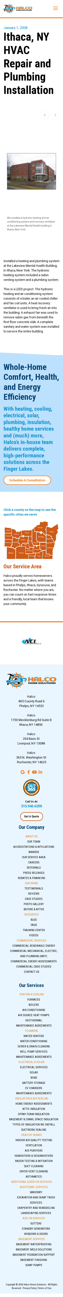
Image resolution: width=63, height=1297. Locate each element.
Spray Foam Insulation (33, 1114)
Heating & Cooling (31, 994)
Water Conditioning (33, 1041)
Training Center (34, 930)
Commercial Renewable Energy (33, 945)
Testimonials (33, 888)
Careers (33, 862)
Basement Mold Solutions (34, 1249)
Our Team (33, 841)
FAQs (34, 925)
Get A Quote (31, 816)
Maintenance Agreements (34, 1025)
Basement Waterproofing (33, 1244)
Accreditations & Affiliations (33, 846)
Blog (34, 919)
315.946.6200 (31, 806)
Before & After (34, 909)
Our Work (31, 883)
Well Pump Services (33, 1051)
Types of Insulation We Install (33, 1124)
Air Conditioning (33, 1010)
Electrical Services (34, 1067)
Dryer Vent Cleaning (34, 1171)
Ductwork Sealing (33, 1129)
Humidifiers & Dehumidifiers (34, 1155)
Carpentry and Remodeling (36, 1208)
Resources (31, 914)
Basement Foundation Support (34, 1254)
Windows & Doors (36, 1234)
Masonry (36, 1192)
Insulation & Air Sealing (31, 1098)
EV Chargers (33, 1088)
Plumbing (31, 1030)
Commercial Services (31, 940)
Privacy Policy (30, 1288)
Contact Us (31, 971)
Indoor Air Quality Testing (33, 1140)
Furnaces (33, 999)
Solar (34, 1072)
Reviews (33, 893)
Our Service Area (34, 857)
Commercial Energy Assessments (34, 961)
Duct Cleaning (33, 1166)
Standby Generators (36, 1228)
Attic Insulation (33, 1109)
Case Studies (34, 899)
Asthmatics (34, 1176)
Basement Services (31, 1239)
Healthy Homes (31, 1135)
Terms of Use (44, 1288)
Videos (33, 935)
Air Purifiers (34, 1150)
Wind (33, 1077)
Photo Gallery (34, 904)
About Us (32, 836)
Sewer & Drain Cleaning (34, 1046)
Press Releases (33, 873)
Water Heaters (33, 1036)
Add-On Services (34, 1218)
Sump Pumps (33, 1265)
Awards (34, 852)
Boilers (34, 1004)
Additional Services (34, 1187)
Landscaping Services (36, 1213)
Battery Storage (33, 1083)
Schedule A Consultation (27, 480)
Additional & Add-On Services (31, 1181)
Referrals (34, 867)
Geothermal (33, 1020)
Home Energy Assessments (33, 1103)
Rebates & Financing (31, 878)
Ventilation (34, 1145)
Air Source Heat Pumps (33, 1015)
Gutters (35, 1223)
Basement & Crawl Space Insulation (33, 1119)
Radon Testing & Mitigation (33, 1161)
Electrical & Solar (31, 1062)
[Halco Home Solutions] (18, 9)
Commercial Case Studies (33, 966)
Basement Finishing (33, 1260)
